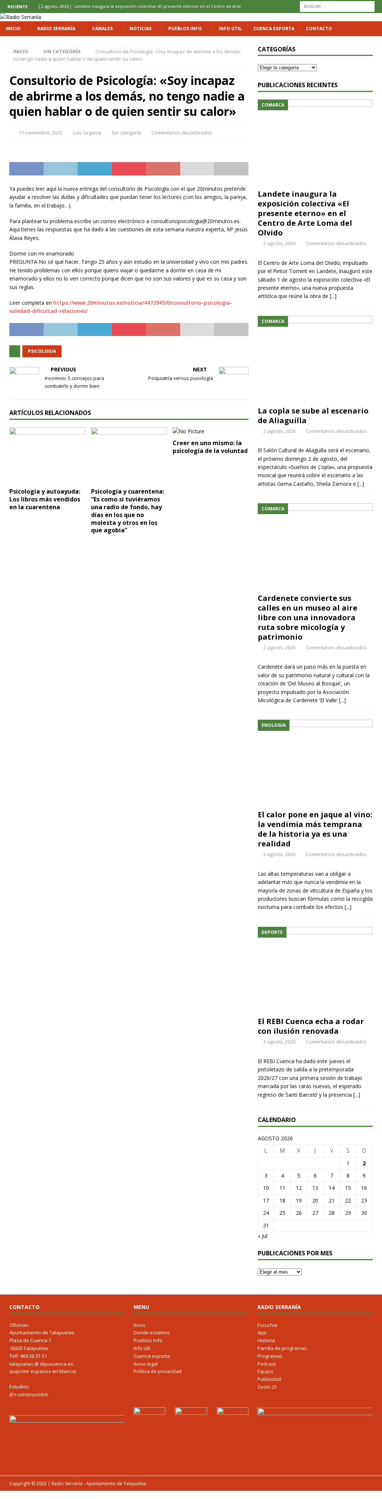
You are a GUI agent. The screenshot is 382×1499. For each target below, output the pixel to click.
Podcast (266, 1363)
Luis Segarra (87, 132)
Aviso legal (146, 1363)
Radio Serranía (56, 28)
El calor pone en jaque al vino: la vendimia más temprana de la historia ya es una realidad (315, 829)
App (261, 1332)
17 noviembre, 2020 (40, 132)
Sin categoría (126, 132)
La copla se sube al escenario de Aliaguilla (313, 415)
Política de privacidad (158, 1371)
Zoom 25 (267, 1387)
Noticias (140, 28)
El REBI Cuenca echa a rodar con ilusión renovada (311, 1026)
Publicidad (269, 1379)
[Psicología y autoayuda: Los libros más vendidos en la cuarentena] (47, 455)
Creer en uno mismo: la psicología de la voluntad (210, 447)
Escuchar (267, 1325)
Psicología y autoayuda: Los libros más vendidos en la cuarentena (44, 499)
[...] (333, 296)
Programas (269, 1356)
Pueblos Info (185, 28)
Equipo (265, 1371)
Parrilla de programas (282, 1348)
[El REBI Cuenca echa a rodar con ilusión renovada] (315, 970)
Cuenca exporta (273, 28)
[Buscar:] (337, 5)
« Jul (262, 1235)
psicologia (42, 351)
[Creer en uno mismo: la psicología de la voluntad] (210, 431)
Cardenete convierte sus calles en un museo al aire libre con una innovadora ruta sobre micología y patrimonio (307, 617)
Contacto (319, 28)
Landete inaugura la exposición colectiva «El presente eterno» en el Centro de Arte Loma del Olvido (305, 213)
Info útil (230, 28)
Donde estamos (152, 1332)
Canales (102, 28)
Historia (266, 1340)
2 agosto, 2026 (279, 243)
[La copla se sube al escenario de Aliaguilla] (315, 359)
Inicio (13, 28)
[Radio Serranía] (20, 16)
